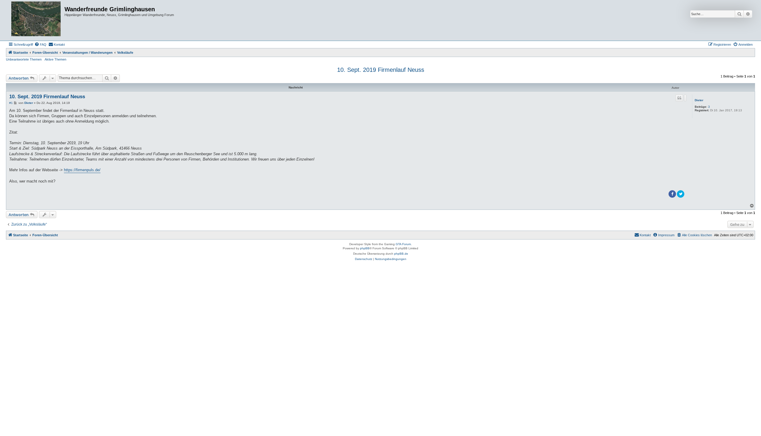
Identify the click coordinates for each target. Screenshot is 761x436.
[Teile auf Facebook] (672, 194)
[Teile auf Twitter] (680, 194)
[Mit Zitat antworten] (679, 98)
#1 (11, 102)
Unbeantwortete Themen (24, 59)
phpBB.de (401, 253)
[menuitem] (40, 44)
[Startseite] (36, 20)
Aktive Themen (55, 59)
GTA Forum (403, 244)
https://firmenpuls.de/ (82, 170)
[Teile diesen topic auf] (685, 98)
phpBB (365, 248)
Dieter (699, 100)
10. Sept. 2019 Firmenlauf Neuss (380, 69)
